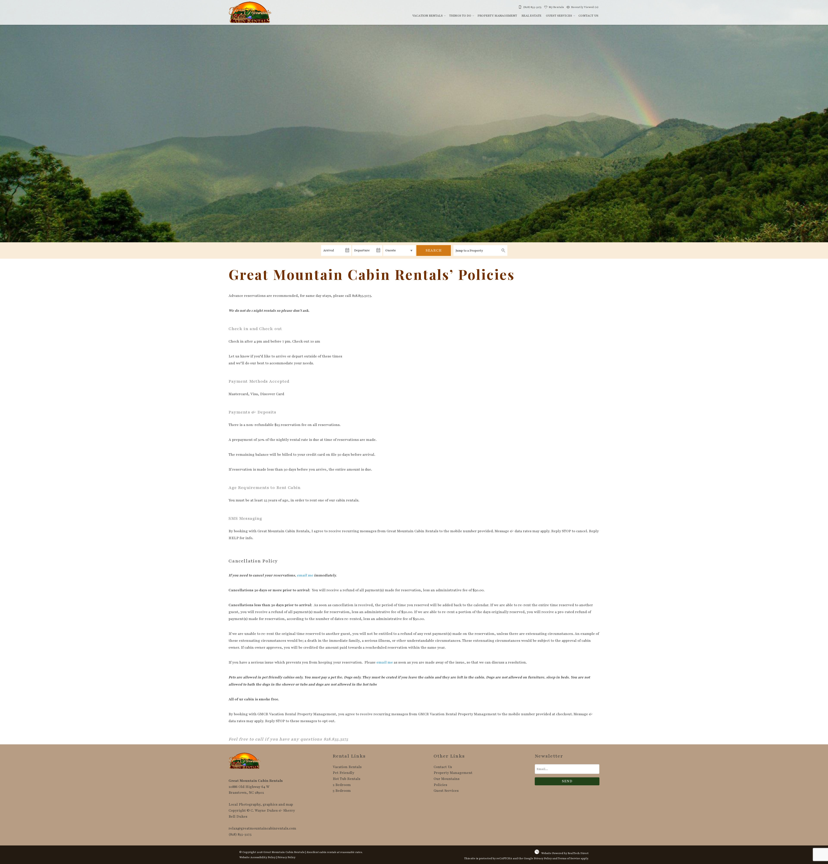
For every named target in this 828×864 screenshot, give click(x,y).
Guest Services (559, 16)
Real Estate (532, 16)
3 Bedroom (342, 790)
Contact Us (588, 16)
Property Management (497, 16)
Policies (440, 785)
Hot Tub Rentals (346, 778)
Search (434, 250)
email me (305, 575)
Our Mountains (446, 778)
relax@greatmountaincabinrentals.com (262, 828)
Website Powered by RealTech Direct (565, 853)
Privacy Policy (286, 857)
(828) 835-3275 (240, 834)
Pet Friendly (343, 772)
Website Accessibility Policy (257, 857)
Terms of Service (569, 858)
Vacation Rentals (427, 16)
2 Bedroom (342, 785)
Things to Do (460, 16)
